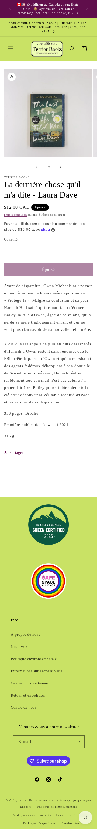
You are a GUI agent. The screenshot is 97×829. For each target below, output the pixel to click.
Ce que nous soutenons (30, 683)
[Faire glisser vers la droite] (60, 167)
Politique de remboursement (57, 806)
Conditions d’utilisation (73, 815)
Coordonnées (70, 823)
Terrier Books (28, 800)
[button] (11, 49)
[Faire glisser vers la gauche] (37, 167)
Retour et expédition (28, 695)
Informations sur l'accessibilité (36, 671)
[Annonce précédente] (10, 9)
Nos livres (19, 647)
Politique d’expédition (39, 823)
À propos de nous (25, 635)
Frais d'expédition (15, 214)
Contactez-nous (23, 707)
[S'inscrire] (78, 741)
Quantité (11, 239)
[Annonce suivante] (87, 9)
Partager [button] (16, 453)
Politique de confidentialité (31, 815)
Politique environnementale (34, 659)
